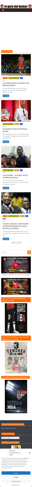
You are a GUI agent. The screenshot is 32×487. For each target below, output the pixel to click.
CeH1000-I (5, 216)
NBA (21, 78)
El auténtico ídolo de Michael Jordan (15, 130)
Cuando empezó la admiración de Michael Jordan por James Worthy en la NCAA (16, 226)
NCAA (4, 218)
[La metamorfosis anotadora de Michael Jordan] (16, 65)
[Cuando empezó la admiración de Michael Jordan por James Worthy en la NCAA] (16, 203)
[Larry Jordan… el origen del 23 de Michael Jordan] (16, 157)
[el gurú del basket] (16, 5)
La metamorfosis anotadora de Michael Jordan (16, 84)
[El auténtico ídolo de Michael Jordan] (16, 111)
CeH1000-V (5, 78)
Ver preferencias (16, 481)
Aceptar (16, 473)
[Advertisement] (16, 29)
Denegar (16, 477)
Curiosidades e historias (14, 78)
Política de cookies (15, 484)
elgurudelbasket (20, 274)
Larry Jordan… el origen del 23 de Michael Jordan (15, 176)
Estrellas (17, 124)
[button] (30, 453)
